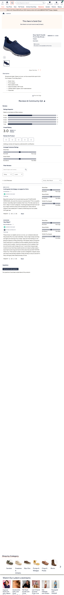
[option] (32, 10)
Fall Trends (21, 7)
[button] (2, 3)
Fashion (54, 7)
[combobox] (29, 2)
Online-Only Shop (31, 7)
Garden (48, 7)
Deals (2, 7)
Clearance (41, 7)
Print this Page (37, 95)
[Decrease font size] (40, 70)
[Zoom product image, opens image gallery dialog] (4, 57)
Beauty (60, 7)
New (15, 7)
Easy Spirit (35, 40)
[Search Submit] (43, 2)
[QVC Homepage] (3, 14)
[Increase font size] (38, 70)
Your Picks (9, 7)
